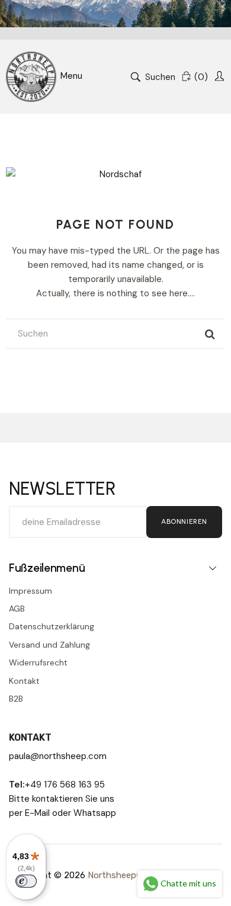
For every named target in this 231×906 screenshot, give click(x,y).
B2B (16, 698)
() (201, 77)
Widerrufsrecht (38, 662)
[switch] (26, 881)
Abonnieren (184, 521)
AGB (17, 608)
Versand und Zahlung (49, 644)
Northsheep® (116, 875)
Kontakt (24, 681)
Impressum (30, 590)
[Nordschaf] (31, 77)
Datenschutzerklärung (51, 626)
